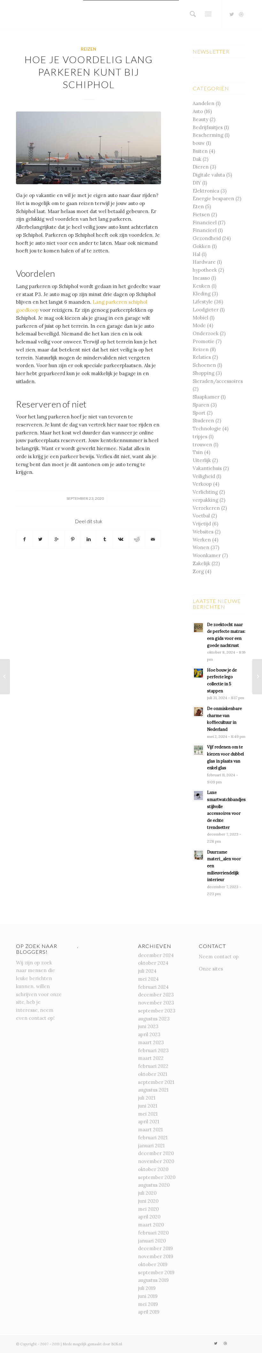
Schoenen (204, 365)
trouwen (202, 444)
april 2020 (149, 1217)
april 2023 (149, 1034)
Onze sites (211, 969)
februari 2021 (152, 1137)
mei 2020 (148, 1209)
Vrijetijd (202, 524)
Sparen (201, 405)
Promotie (203, 341)
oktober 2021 (152, 1074)
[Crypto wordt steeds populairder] (257, 676)
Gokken (202, 246)
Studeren (203, 420)
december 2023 (156, 995)
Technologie (207, 428)
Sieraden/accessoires (218, 381)
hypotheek (205, 270)
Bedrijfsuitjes (208, 127)
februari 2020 (153, 1233)
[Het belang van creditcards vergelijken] (5, 676)
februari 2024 (153, 987)
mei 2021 (148, 1114)
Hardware (204, 262)
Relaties (202, 357)
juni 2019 (148, 1296)
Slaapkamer (206, 397)
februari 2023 (153, 1050)
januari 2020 (152, 1241)
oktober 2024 (153, 963)
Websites (203, 532)
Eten (198, 206)
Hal (196, 254)
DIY (197, 183)
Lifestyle (203, 302)
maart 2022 (151, 1058)
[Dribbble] (241, 14)
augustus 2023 (154, 1019)
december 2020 (156, 1153)
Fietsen (201, 214)
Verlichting (205, 492)
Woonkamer (207, 555)
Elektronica (206, 191)
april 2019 (148, 1312)
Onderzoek (206, 333)
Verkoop (202, 484)
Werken (202, 540)
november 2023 (156, 1003)
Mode (199, 325)
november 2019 (155, 1256)
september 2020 (156, 1177)
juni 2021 (147, 1106)
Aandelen (203, 103)
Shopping (203, 373)
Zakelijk (201, 563)
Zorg (198, 571)
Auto (198, 111)
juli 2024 (147, 971)
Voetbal (201, 516)
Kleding (202, 294)
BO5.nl (116, 1344)
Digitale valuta (209, 175)
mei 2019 (148, 1304)
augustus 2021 (153, 1090)
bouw (199, 143)
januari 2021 (151, 1146)
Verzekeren (206, 508)
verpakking (205, 500)
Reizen (88, 49)
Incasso (201, 278)
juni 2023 (148, 1026)
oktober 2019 (152, 1264)
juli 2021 (146, 1098)
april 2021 (148, 1121)
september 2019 (156, 1272)
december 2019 (155, 1248)
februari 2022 (153, 1066)
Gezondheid (207, 238)
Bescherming (208, 135)
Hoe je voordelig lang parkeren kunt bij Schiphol (89, 72)
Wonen (201, 547)
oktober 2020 (153, 1169)
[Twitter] (231, 14)
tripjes (200, 436)
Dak (197, 159)
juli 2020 (147, 1193)
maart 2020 (151, 1225)
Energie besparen (213, 198)
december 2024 (156, 955)
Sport (199, 413)
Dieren (201, 167)
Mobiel (200, 318)
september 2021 (156, 1082)
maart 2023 (151, 1042)
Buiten (200, 151)
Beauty (200, 119)
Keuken (201, 286)
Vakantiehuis (207, 468)
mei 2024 (148, 979)
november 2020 (156, 1161)
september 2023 (156, 1011)
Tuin (198, 452)
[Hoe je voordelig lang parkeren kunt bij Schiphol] (88, 148)
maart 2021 (150, 1129)
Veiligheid (204, 476)
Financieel (205, 222)
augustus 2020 (154, 1185)
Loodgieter (206, 310)
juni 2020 (148, 1201)
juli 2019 (147, 1288)
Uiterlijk (202, 460)
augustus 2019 (153, 1280)
